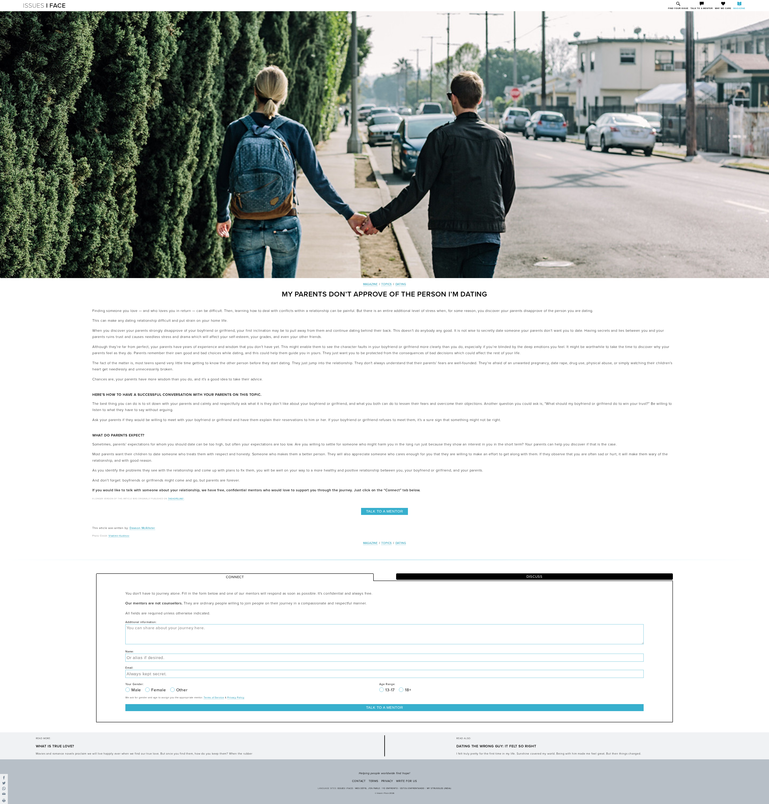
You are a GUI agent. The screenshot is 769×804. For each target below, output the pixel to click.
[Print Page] (4, 801)
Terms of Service (214, 697)
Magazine (370, 284)
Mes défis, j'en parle (367, 788)
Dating (401, 284)
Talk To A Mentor (384, 511)
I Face (44, 5)
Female (159, 689)
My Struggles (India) (439, 788)
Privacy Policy (235, 697)
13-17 (390, 689)
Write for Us (406, 781)
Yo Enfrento (390, 788)
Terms (373, 781)
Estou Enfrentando (412, 788)
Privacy (387, 781)
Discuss (534, 576)
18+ (408, 689)
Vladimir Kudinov (119, 535)
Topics (386, 284)
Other (182, 689)
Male (136, 689)
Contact (359, 781)
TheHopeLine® (176, 498)
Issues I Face (345, 788)
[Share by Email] (4, 794)
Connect (235, 577)
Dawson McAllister (142, 528)
